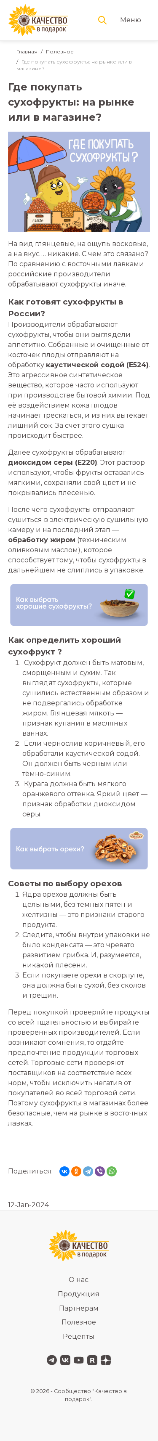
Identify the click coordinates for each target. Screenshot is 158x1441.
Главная (26, 51)
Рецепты (78, 1336)
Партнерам (79, 1308)
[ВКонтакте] (64, 1171)
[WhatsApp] (112, 1171)
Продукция (78, 1294)
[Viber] (100, 1171)
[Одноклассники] (76, 1171)
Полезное (60, 51)
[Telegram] (88, 1171)
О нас (78, 1280)
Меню (130, 20)
